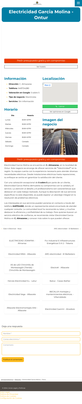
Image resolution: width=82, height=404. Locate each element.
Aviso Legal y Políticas (17, 388)
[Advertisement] (41, 42)
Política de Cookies (8, 396)
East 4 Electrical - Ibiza (12, 229)
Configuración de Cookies (11, 398)
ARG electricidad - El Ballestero (66, 229)
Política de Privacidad (9, 394)
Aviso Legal (5, 392)
